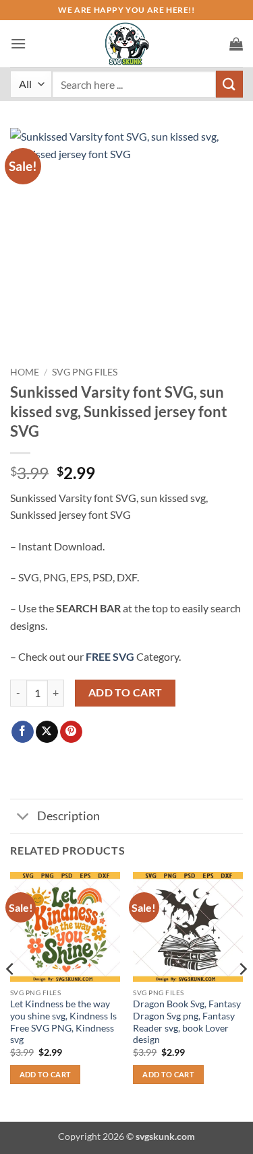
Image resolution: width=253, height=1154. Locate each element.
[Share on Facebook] (22, 732)
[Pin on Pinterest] (71, 732)
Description (68, 816)
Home (24, 372)
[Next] (242, 995)
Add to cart (125, 692)
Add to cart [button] (46, 1074)
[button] (18, 43)
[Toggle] (23, 817)
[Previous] (11, 995)
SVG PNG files (84, 372)
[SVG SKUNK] (126, 43)
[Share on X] (47, 732)
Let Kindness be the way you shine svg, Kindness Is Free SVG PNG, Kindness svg (63, 1022)
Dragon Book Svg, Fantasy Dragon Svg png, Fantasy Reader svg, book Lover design (187, 1022)
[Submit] (229, 84)
